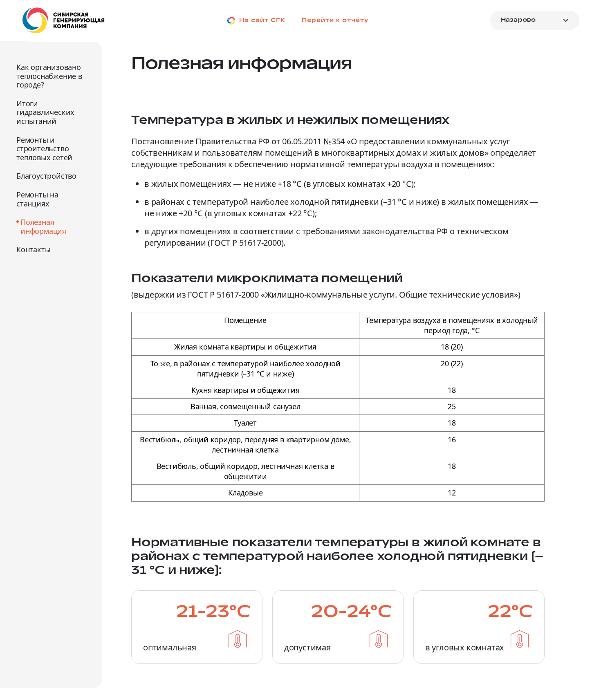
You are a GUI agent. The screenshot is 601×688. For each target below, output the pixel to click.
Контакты (33, 249)
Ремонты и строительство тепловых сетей (44, 149)
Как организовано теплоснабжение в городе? (49, 76)
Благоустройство (46, 176)
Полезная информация (43, 226)
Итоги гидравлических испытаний (45, 112)
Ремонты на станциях (37, 199)
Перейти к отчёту (335, 20)
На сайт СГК (262, 20)
